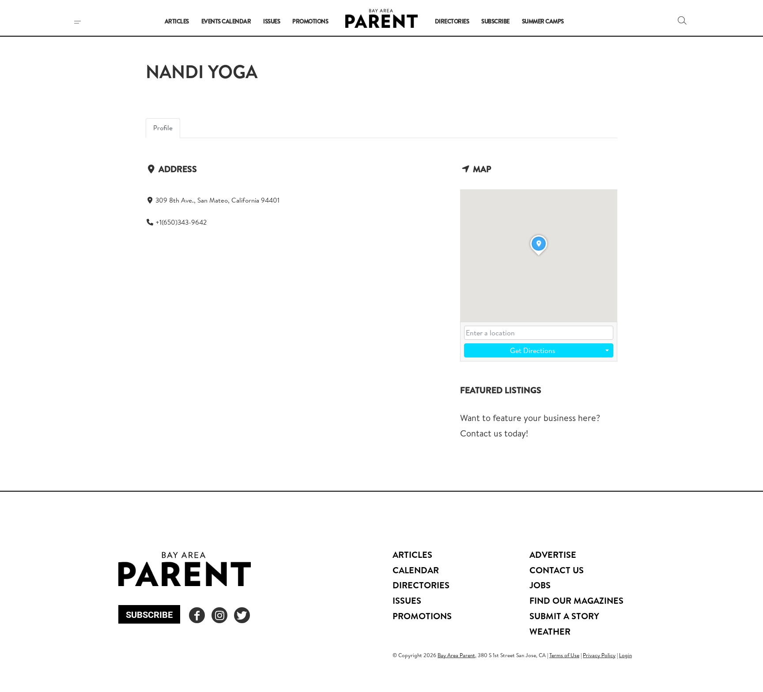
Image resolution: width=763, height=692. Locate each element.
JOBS (540, 585)
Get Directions (532, 350)
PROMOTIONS (422, 616)
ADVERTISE (552, 554)
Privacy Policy (599, 655)
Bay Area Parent (456, 655)
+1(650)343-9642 (181, 222)
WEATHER (549, 631)
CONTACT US (556, 570)
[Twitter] (242, 615)
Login (625, 655)
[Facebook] (197, 615)
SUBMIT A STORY (564, 616)
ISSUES (407, 600)
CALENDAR (416, 570)
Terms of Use (564, 655)
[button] (682, 20)
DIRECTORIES (421, 585)
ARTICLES (412, 554)
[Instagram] (219, 615)
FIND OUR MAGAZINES (576, 600)
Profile (163, 127)
